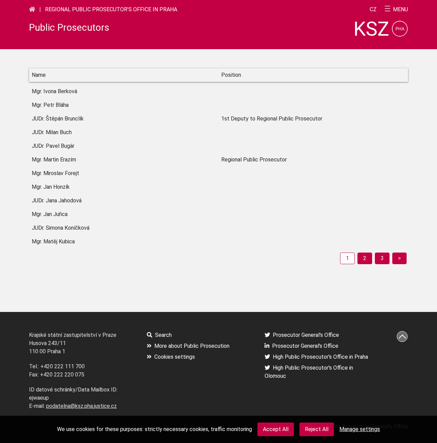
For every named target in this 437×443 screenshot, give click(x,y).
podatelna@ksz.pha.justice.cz (81, 406)
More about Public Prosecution (191, 346)
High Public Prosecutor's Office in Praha (320, 357)
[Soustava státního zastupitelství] (32, 9)
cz (373, 9)
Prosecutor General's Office (306, 335)
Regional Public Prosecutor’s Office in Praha (111, 9)
